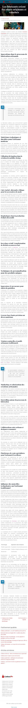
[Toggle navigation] (25, 2)
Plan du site (14, 707)
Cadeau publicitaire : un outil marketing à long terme (13, 630)
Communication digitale (22, 618)
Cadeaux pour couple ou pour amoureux (10, 655)
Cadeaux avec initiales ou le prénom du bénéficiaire (7, 619)
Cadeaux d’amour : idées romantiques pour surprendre (14, 653)
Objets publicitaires (5, 18)
